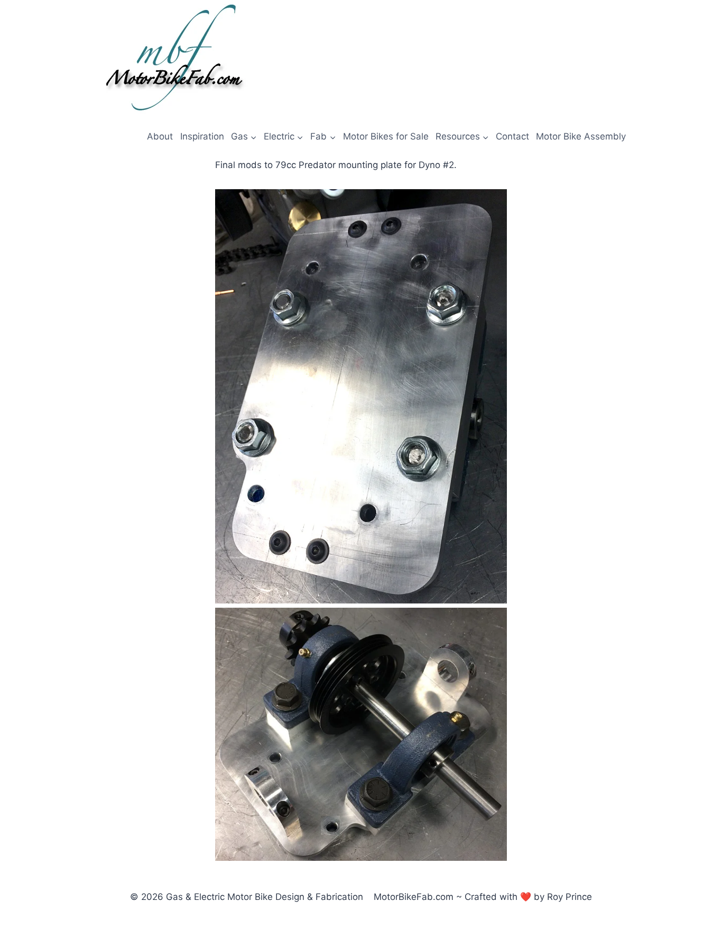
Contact (512, 136)
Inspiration (202, 136)
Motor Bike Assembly (581, 136)
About (160, 136)
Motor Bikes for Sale (386, 136)
